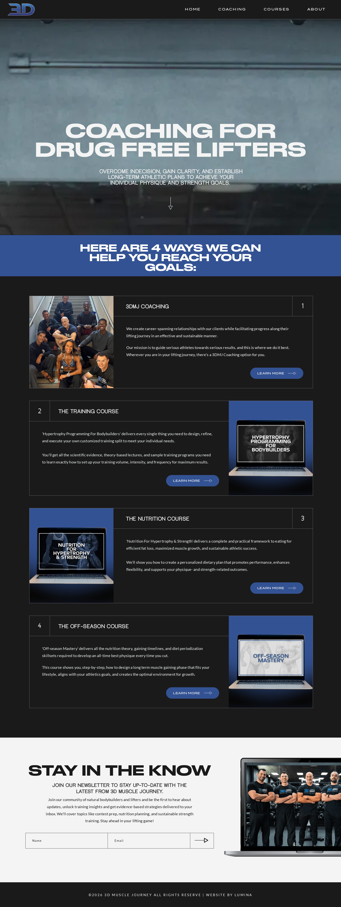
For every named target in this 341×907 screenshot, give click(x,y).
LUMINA (244, 895)
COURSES (276, 9)
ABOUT (316, 9)
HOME (193, 9)
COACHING (232, 9)
